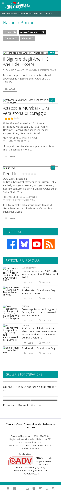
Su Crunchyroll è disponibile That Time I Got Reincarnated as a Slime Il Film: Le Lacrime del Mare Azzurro (39, 333)
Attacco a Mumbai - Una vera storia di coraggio (26, 110)
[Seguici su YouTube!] (37, 244)
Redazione (49, 423)
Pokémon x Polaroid (16, 405)
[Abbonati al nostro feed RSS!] (49, 244)
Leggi (12, 88)
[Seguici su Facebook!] (11, 244)
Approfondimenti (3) (32, 32)
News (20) (10, 32)
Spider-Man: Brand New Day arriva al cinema (39, 291)
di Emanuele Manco (13, 70)
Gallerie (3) (11, 38)
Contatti (31, 427)
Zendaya (38, 13)
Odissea (48, 13)
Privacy (28, 423)
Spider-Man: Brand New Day (39, 348)
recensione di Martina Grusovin (20, 138)
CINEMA (25, 287)
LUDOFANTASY (29, 268)
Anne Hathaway (9, 13)
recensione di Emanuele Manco (20, 197)
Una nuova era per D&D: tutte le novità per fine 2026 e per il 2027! (40, 274)
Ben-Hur (11, 174)
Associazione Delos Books (30, 445)
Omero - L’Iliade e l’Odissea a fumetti (27, 387)
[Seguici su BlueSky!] (24, 244)
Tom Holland (25, 13)
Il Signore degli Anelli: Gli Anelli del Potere (27, 61)
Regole (37, 423)
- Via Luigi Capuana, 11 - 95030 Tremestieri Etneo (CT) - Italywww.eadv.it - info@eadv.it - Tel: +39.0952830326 (33, 466)
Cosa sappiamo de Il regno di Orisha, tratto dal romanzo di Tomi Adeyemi (39, 312)
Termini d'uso (14, 423)
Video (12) (27, 38)
